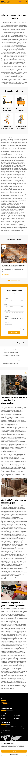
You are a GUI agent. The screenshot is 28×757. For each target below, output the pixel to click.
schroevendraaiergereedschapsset (10, 363)
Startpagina (4, 712)
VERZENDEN (14, 332)
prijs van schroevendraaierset (9, 349)
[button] (9, 280)
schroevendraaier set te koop (9, 358)
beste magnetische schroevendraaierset (11, 355)
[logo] (5, 2)
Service (4, 715)
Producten (17, 712)
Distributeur (17, 715)
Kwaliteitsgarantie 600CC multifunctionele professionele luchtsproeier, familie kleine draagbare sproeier (7, 127)
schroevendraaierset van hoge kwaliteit (11, 360)
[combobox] (14, 318)
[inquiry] (26, 373)
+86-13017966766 (6, 730)
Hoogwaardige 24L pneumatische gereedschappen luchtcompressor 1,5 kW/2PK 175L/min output (21, 109)
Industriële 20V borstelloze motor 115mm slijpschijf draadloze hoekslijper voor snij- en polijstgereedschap (7, 109)
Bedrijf (3, 718)
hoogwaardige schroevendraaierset (10, 352)
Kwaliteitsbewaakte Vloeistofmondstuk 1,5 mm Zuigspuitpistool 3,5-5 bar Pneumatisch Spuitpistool (21, 127)
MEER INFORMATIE (7, 101)
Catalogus (17, 718)
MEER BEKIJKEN (6, 274)
